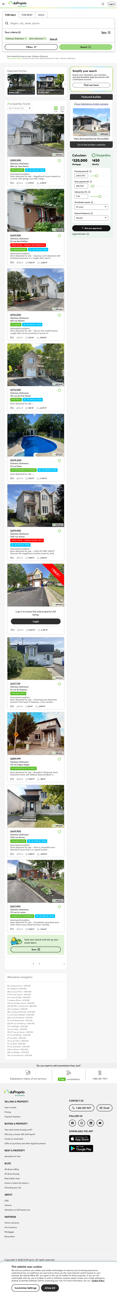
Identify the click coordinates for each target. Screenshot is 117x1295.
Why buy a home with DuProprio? (20, 1134)
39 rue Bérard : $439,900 (16, 989)
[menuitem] (37, 1109)
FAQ (7, 1200)
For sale (10, 14)
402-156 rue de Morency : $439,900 (21, 1023)
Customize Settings (26, 1287)
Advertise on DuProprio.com (17, 1210)
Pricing (8, 1112)
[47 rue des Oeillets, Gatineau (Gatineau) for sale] (35, 210)
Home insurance (12, 1222)
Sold (41, 14)
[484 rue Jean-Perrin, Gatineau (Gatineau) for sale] (35, 135)
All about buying (12, 1174)
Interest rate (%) (80, 192)
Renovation (10, 1236)
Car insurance (11, 1227)
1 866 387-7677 (83, 1107)
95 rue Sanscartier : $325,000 (18, 1047)
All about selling (12, 1169)
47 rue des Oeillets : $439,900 (18, 997)
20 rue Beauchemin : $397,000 (19, 986)
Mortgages (9, 1232)
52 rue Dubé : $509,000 (16, 1044)
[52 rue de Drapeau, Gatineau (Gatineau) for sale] (35, 658)
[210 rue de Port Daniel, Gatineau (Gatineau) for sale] (35, 365)
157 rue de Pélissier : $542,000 (18, 1035)
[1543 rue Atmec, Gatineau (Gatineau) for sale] (35, 505)
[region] (58, 1278)
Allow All (50, 1287)
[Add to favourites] (59, 160)
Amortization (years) (82, 202)
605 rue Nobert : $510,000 (17, 1009)
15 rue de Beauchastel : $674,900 (20, 1020)
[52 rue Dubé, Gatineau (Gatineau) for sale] (35, 435)
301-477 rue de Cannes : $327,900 (20, 1032)
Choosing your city (13, 1187)
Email (106, 1107)
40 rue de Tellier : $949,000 (18, 1041)
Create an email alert (14, 1139)
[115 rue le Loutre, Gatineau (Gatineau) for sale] (35, 881)
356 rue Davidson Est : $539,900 (19, 1055)
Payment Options (12, 1116)
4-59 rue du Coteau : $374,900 (19, 994)
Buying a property (16, 1123)
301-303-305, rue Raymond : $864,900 (22, 1006)
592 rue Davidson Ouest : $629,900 (20, 1003)
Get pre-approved (93, 228)
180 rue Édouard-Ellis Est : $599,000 (21, 1012)
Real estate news (12, 1178)
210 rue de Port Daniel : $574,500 (20, 1018)
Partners (10, 1217)
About (8, 1194)
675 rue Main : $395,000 (16, 1038)
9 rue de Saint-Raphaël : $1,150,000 (20, 1015)
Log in (112, 4)
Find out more (91, 85)
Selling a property (16, 1101)
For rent (27, 14)
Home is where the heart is (17, 1183)
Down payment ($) (81, 182)
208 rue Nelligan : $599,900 (18, 1052)
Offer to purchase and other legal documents (25, 1143)
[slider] (96, 175)
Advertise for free (13, 1156)
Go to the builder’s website (91, 144)
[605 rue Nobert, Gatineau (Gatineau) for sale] (35, 289)
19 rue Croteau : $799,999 (17, 1029)
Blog (8, 1163)
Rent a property (15, 1150)
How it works (10, 1107)
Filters (29, 47)
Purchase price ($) (81, 171)
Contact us (76, 1100)
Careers (8, 1205)
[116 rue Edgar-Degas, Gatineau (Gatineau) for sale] (35, 733)
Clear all (53, 39)
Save (34, 949)
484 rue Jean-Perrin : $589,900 (19, 992)
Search (83, 47)
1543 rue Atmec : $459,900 (17, 1049)
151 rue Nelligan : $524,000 (17, 1026)
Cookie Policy (98, 1280)
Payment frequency (82, 213)
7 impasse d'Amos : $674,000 (18, 1000)
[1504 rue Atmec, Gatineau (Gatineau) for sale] (35, 806)
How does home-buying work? (18, 1129)
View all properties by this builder (91, 138)
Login (36, 621)
